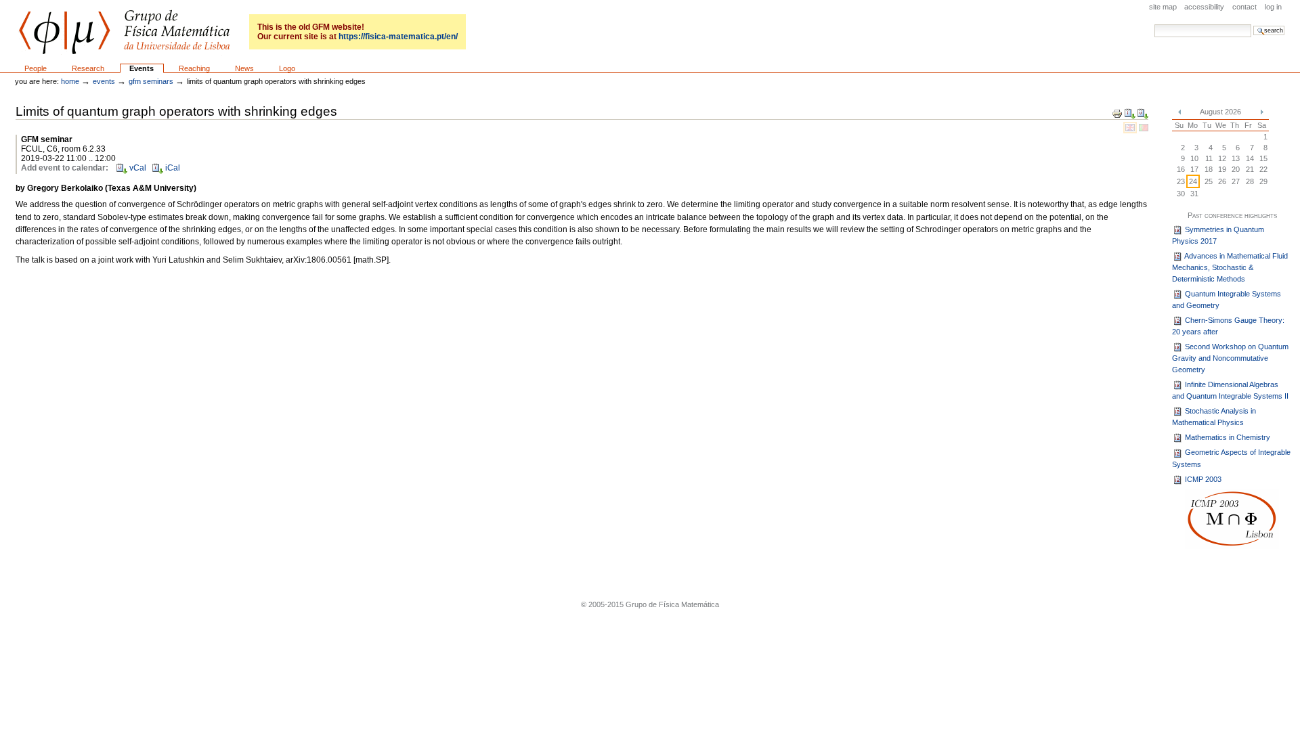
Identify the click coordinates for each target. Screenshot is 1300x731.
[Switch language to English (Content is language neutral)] (1131, 127)
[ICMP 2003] (1232, 518)
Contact (1244, 7)
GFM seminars (151, 81)
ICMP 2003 (1202, 479)
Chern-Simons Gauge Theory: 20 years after (1228, 326)
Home (70, 81)
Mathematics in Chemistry (1226, 437)
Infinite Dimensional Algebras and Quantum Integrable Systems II (1230, 390)
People (35, 68)
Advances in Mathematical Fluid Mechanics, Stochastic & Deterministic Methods (1230, 267)
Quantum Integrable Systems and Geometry (1226, 299)
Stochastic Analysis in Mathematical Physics (1214, 416)
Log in (1273, 7)
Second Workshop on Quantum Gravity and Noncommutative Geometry (1230, 358)
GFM (124, 32)
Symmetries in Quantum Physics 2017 (1218, 235)
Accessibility (1204, 7)
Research (88, 68)
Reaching (194, 68)
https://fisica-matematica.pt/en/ (398, 36)
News (244, 68)
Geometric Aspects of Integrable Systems (1231, 458)
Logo (287, 68)
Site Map (1163, 7)
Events (141, 68)
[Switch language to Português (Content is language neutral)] (1143, 127)
